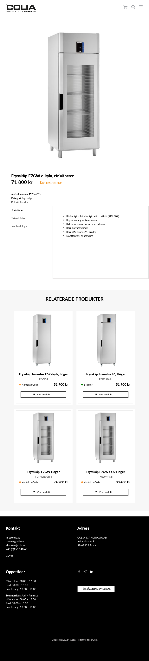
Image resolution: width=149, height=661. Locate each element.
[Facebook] (79, 571)
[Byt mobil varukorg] (125, 7)
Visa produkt (43, 394)
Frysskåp (27, 198)
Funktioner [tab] (17, 210)
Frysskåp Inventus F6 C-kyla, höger (43, 374)
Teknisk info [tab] (18, 218)
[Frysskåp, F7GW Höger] (43, 438)
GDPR (9, 555)
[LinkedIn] (91, 571)
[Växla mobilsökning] (133, 7)
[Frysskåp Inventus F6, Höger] (105, 340)
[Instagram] (85, 571)
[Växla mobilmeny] (141, 7)
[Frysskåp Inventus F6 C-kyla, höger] (43, 340)
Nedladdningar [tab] (19, 226)
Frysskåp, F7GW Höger (43, 472)
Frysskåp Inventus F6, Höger (106, 374)
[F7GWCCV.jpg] (74, 95)
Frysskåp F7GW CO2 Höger (105, 472)
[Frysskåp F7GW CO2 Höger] (105, 438)
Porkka (24, 202)
